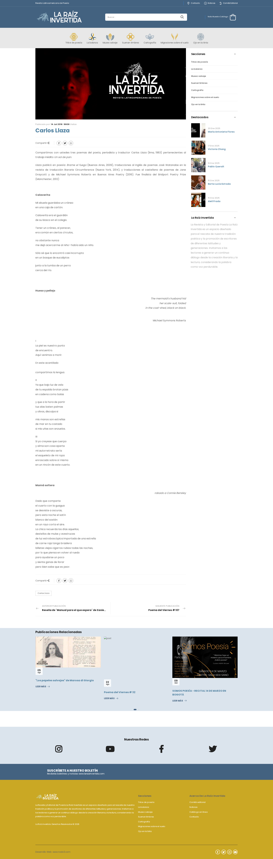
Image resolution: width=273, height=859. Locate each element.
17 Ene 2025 (213, 145)
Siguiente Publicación (163, 608)
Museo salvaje (198, 76)
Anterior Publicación (76, 608)
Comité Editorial (230, 3)
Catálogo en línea (198, 811)
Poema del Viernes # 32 (56, 692)
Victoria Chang (217, 149)
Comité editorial (197, 802)
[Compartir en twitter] (65, 143)
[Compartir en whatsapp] (71, 143)
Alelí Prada (214, 201)
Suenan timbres (199, 83)
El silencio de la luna (190, 679)
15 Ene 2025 (214, 180)
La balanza (196, 69)
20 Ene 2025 (214, 128)
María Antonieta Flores (221, 131)
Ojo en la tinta (198, 104)
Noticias (211, 3)
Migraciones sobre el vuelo (205, 97)
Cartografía (197, 90)
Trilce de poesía (199, 62)
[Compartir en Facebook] (59, 143)
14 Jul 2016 (56, 124)
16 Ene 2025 (214, 163)
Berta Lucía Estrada (219, 183)
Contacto (195, 3)
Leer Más (45, 698)
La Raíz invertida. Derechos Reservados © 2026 (57, 824)
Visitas (70, 124)
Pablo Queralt (216, 166)
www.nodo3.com (61, 851)
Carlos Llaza (43, 593)
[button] (134, 709)
